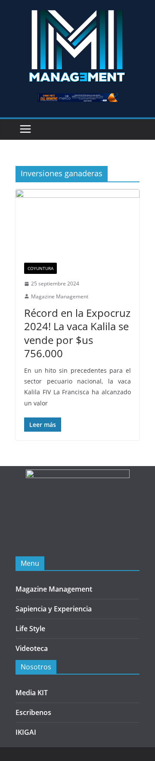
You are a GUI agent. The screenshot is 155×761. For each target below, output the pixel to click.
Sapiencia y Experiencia (54, 609)
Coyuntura (40, 268)
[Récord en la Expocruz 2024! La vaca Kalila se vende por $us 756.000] (78, 221)
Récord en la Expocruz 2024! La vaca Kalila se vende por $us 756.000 (77, 333)
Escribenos (33, 712)
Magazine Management (59, 296)
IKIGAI (26, 732)
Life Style (30, 628)
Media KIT (32, 692)
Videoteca (32, 648)
